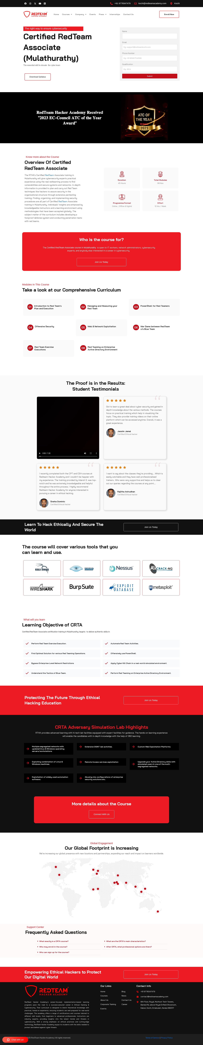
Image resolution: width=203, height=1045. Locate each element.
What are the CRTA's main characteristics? (126, 941)
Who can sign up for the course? (54, 952)
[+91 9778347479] (111, 3)
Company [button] (79, 14)
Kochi (177, 3)
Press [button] (101, 14)
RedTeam (49, 175)
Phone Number (128, 53)
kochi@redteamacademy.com (152, 3)
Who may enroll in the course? (53, 947)
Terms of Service (152, 1038)
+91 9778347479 (123, 3)
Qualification (127, 64)
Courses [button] (66, 14)
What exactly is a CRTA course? (53, 941)
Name (124, 31)
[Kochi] (171, 3)
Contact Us (128, 14)
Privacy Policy (167, 1038)
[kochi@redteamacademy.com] (135, 3)
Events (93, 14)
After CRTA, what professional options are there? (129, 947)
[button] (68, 941)
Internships (115, 14)
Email (124, 42)
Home (56, 14)
